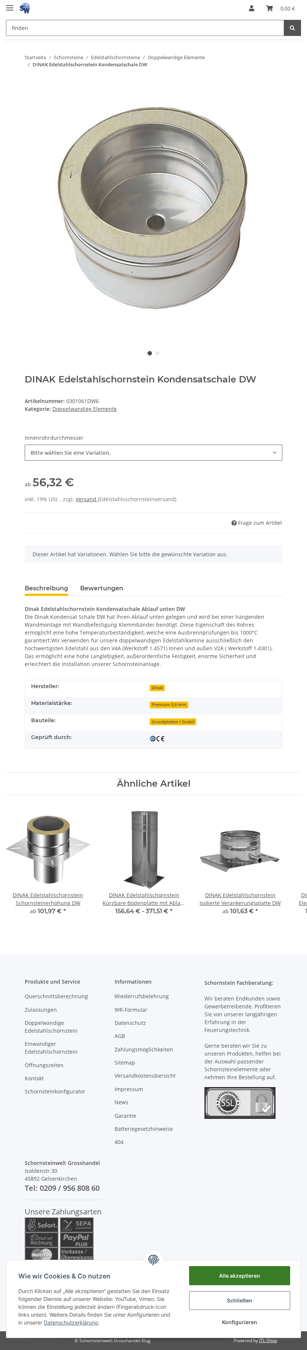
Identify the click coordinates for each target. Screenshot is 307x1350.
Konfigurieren (239, 1322)
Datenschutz (130, 1022)
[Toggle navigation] (9, 4)
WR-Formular (131, 1009)
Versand (87, 499)
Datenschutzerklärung (71, 1322)
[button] (251, 8)
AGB (120, 1035)
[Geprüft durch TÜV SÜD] (157, 738)
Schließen (239, 1300)
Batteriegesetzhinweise (144, 1128)
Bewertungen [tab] (101, 588)
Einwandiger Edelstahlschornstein (51, 1047)
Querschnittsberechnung (56, 996)
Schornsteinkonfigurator (55, 1091)
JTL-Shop (268, 1340)
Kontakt (34, 1078)
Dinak (157, 687)
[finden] (292, 28)
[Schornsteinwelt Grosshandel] (24, 8)
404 (119, 1141)
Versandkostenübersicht (145, 1075)
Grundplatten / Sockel (173, 721)
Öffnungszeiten (44, 1065)
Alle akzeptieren (239, 1275)
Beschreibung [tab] (46, 588)
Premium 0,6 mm (169, 704)
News (121, 1102)
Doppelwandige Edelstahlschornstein (51, 1026)
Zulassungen (41, 1009)
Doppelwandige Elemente (84, 408)
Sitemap (125, 1062)
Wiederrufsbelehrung (142, 996)
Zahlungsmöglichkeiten (144, 1049)
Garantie (125, 1115)
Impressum (129, 1089)
